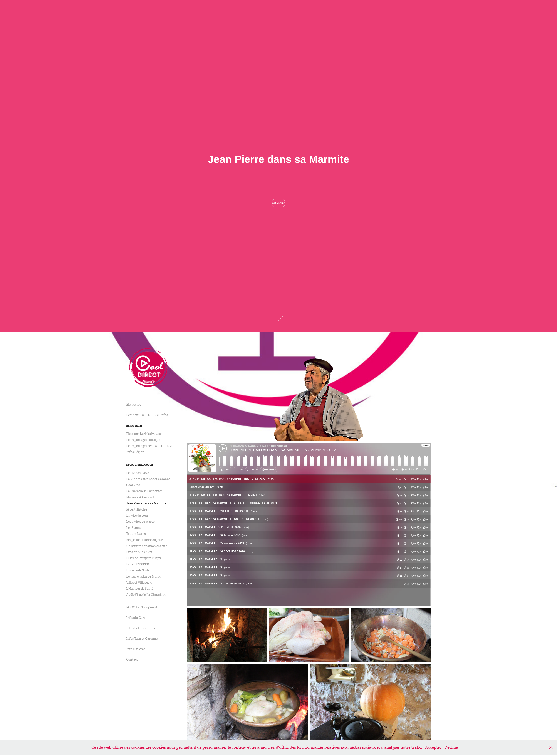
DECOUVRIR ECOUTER (139, 464)
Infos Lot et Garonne (141, 628)
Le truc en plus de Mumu (143, 576)
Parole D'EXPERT (138, 564)
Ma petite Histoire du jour (144, 540)
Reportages (134, 425)
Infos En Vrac (135, 649)
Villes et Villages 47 (139, 582)
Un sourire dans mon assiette (146, 546)
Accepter (433, 747)
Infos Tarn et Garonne (142, 639)
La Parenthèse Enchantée (144, 491)
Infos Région (135, 452)
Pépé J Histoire (136, 509)
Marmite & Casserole (141, 497)
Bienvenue (133, 405)
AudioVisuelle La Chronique (146, 595)
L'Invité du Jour (137, 515)
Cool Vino (133, 485)
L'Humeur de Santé (139, 589)
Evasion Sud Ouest (139, 552)
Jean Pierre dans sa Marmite (146, 503)
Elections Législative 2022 (144, 434)
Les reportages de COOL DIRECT (149, 446)
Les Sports (133, 528)
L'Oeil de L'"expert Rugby (143, 558)
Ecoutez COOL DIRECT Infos (147, 415)
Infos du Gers (135, 618)
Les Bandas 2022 (137, 473)
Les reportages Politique (143, 440)
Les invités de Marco (140, 522)
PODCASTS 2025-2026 (141, 607)
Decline (451, 747)
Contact (132, 659)
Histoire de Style (137, 570)
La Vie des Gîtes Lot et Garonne (148, 479)
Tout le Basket (136, 534)
